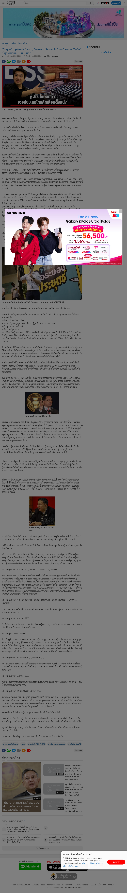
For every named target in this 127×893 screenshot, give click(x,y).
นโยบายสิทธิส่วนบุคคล (71, 866)
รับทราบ (116, 862)
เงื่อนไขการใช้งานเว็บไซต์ (91, 863)
